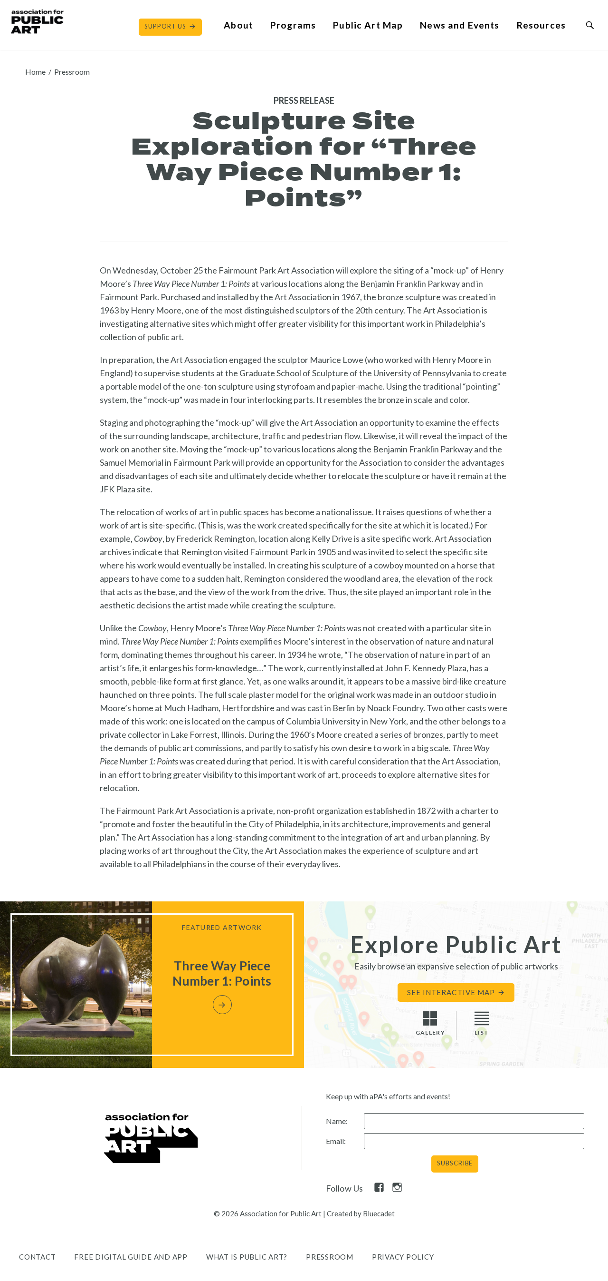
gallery (430, 1032)
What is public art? (246, 1256)
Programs (293, 25)
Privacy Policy (403, 1256)
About (238, 25)
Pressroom (72, 71)
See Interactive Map (451, 992)
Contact (37, 1256)
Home (35, 71)
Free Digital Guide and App (131, 1256)
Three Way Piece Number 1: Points (191, 283)
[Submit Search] (590, 25)
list (482, 1032)
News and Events (459, 25)
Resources (541, 25)
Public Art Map (368, 25)
